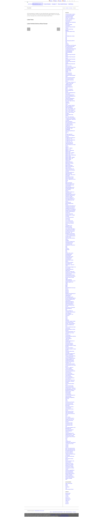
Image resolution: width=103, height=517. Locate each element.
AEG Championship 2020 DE (69, 40)
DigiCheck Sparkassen (69, 161)
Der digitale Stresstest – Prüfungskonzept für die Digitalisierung (69, 125)
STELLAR (67, 432)
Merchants (67, 290)
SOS (66, 426)
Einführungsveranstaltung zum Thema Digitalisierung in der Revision (70, 200)
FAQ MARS (67, 216)
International (67, 486)
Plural (66, 325)
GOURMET (67, 240)
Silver (66, 415)
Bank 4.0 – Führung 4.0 (69, 89)
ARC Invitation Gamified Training (70, 67)
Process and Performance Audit (70, 326)
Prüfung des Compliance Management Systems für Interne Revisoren (70, 345)
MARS (66, 285)
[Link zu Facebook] (67, 1)
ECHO (66, 181)
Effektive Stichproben (68, 182)
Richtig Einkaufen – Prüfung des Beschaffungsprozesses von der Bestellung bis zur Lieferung (70, 389)
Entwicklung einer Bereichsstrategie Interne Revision (69, 203)
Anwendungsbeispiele (68, 51)
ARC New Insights (68, 70)
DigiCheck (67, 146)
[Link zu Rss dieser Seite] (73, 1)
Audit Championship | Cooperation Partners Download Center (70, 75)
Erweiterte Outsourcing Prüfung (70, 210)
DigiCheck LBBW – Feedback (70, 157)
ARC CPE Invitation (68, 66)
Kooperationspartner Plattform (70, 275)
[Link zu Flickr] (72, 1)
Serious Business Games (69, 489)
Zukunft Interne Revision (69, 471)
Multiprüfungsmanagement (69, 301)
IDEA (66, 246)
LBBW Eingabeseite (68, 279)
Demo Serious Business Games (70, 122)
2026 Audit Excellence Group (70, 31)
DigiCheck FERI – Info (68, 153)
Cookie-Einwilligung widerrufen (64, 516)
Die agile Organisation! (68, 134)
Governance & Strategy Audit (70, 241)
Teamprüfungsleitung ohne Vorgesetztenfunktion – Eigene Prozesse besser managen (70, 434)
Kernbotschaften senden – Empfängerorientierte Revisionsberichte (69, 254)
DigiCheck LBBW (68, 156)
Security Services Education (69, 402)
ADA (66, 37)
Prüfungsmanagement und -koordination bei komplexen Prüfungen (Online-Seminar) (69, 360)
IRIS (66, 250)
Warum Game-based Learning (70, 448)
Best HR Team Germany (69, 99)
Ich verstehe (53, 514)
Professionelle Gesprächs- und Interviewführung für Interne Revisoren (70, 332)
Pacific (66, 316)
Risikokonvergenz (68, 391)
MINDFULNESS (67, 295)
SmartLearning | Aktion (69, 422)
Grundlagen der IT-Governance (70, 245)
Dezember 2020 (67, 493)
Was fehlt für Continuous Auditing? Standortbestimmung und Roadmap (70, 454)
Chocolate (67, 101)
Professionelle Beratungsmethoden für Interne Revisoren (70, 329)
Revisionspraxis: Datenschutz (70, 380)
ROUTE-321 (67, 398)
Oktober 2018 (67, 497)
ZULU (66, 479)
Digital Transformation (68, 483)
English (66, 484)
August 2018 (67, 500)
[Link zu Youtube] (70, 1)
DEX (66, 133)
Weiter (58, 29)
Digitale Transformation (69, 165)
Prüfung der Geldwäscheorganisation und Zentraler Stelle (69, 340)
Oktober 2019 (67, 494)
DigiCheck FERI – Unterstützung (70, 154)
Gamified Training (68, 236)
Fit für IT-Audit (67, 219)
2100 (66, 32)
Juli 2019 (66, 495)
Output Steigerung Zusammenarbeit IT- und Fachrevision (69, 314)
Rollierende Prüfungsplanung (69, 397)
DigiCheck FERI (67, 151)
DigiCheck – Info (68, 149)
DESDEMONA (67, 129)
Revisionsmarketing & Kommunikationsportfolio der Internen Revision (69, 374)
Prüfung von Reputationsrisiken (70, 358)
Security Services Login (69, 403)
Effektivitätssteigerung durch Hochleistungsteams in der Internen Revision (69, 185)
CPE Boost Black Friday (69, 114)
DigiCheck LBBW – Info (69, 158)
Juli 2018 (66, 501)
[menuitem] (38, 4)
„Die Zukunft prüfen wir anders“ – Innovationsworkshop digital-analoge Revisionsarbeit (70, 15)
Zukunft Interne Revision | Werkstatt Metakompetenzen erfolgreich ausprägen (69, 473)
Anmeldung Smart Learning (69, 49)
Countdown (67, 113)
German (66, 485)
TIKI (66, 438)
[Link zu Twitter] (68, 1)
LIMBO (66, 283)
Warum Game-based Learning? (70, 449)
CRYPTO (66, 115)
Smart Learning (67, 417)
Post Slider (29, 8)
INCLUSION (67, 249)
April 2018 (67, 503)
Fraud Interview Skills (68, 227)
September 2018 (68, 499)
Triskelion (66, 444)
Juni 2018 (66, 502)
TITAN (66, 440)
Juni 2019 (66, 496)
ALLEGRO (67, 44)
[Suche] (75, 4)
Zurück (28, 29)
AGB (66, 41)
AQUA (66, 53)
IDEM (66, 247)
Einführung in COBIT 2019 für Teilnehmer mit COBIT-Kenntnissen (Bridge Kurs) (70, 196)
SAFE (66, 399)
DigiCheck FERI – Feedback (69, 152)
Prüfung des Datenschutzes (69, 351)
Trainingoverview (68, 441)
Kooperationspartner (68, 273)
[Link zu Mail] (75, 1)
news (66, 488)
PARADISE (67, 320)
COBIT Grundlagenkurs (69, 107)
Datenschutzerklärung (68, 121)
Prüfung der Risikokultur (69, 343)
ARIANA (66, 71)
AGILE (66, 42)
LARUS (66, 278)
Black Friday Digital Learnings (70, 100)
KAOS (66, 251)
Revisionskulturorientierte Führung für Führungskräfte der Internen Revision (70, 371)
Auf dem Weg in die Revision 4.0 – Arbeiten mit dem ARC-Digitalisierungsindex (70, 83)
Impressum (67, 248)
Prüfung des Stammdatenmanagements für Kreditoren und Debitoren (70, 353)
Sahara (66, 400)
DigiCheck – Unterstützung (69, 150)
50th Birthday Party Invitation (70, 36)
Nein (58, 514)
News (66, 309)
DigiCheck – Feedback (68, 148)
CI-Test (66, 104)
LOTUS (66, 284)
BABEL (66, 88)
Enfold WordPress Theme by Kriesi (39, 510)
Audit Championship (68, 73)
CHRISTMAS (67, 102)
